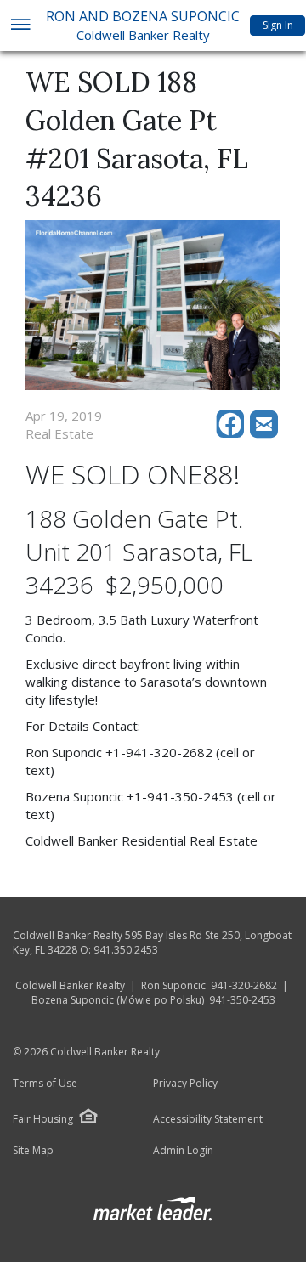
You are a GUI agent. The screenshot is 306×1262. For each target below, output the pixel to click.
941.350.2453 (126, 949)
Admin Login (183, 1150)
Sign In (278, 25)
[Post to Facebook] (233, 433)
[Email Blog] (265, 433)
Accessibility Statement (208, 1119)
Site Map (33, 1150)
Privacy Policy (185, 1083)
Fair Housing (43, 1119)
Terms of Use (45, 1083)
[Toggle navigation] (20, 25)
